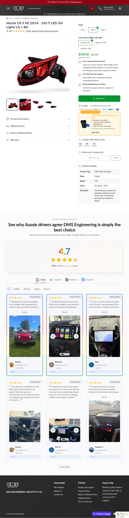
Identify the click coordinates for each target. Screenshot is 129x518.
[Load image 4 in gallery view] (51, 105)
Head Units (27, 289)
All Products (59, 487)
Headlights (17, 289)
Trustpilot (57, 280)
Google (43, 280)
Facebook (89, 280)
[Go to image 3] (67, 354)
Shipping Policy (84, 498)
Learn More (95, 132)
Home (10, 18)
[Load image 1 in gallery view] (12, 105)
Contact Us (58, 494)
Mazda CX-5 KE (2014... (31, 18)
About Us (58, 491)
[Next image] (76, 336)
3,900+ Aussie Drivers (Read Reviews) (41, 31)
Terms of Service (85, 501)
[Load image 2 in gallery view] (25, 105)
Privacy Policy (84, 491)
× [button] (116, 512)
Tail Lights (37, 289)
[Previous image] (53, 336)
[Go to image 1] (62, 354)
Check (115, 158)
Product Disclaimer (86, 487)
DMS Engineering (18, 514)
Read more (24, 312)
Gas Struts (47, 289)
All (8, 289)
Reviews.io (74, 280)
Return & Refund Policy (87, 494)
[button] (8, 8)
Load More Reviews (64, 467)
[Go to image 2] (65, 354)
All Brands (17, 18)
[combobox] (60, 8)
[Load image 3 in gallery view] (38, 105)
